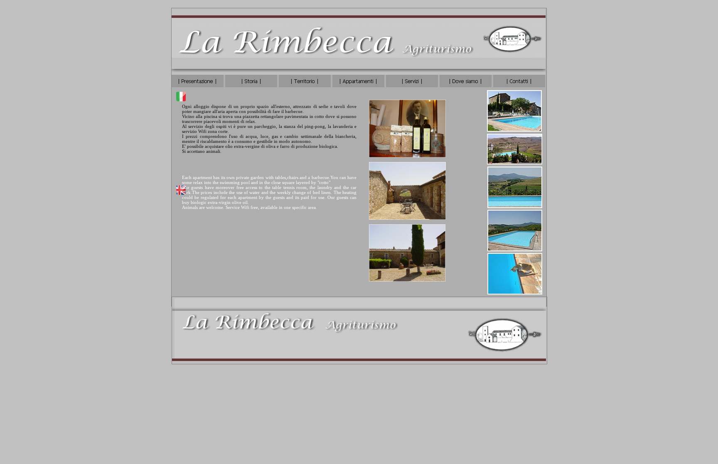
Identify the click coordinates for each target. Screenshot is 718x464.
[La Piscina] (514, 129)
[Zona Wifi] (407, 279)
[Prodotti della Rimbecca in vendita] (407, 155)
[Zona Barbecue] (407, 217)
